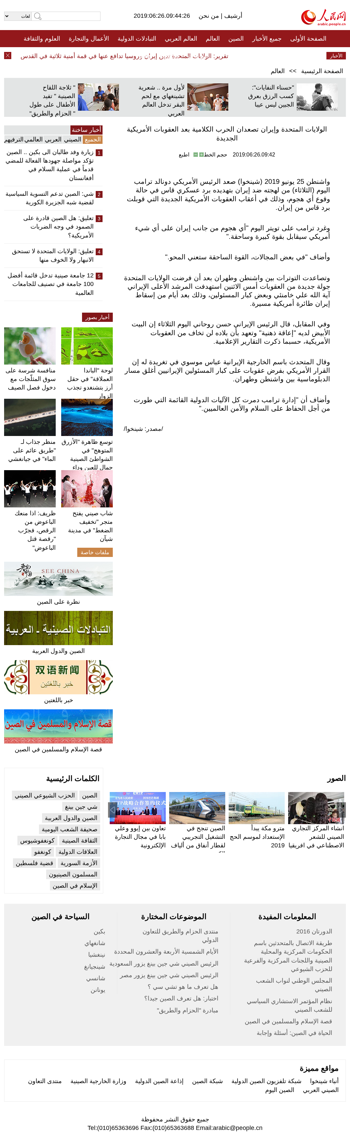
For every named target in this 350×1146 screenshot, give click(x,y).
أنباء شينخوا (324, 1081)
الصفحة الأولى (308, 38)
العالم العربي (181, 38)
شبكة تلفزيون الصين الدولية (266, 1081)
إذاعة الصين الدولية (159, 1081)
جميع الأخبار (267, 38)
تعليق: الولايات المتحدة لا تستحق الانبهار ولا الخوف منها (53, 255)
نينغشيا (96, 954)
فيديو (145, 55)
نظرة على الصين (58, 601)
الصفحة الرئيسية (322, 71)
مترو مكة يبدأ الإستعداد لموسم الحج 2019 (257, 837)
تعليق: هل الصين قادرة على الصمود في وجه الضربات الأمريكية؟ (58, 226)
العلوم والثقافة (42, 38)
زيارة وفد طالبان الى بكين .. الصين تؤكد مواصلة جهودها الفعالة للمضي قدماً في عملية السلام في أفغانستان (49, 165)
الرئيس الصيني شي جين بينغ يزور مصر (169, 975)
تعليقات (169, 55)
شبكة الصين (207, 1081)
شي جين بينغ (81, 806)
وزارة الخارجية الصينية (98, 1081)
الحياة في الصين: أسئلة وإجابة (294, 1032)
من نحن (210, 15)
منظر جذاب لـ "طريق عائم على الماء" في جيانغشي (32, 450)
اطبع (184, 155)
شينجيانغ (94, 966)
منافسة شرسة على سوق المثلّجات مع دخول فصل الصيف (30, 379)
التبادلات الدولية (137, 38)
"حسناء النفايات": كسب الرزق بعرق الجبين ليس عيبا (271, 96)
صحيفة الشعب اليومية (69, 829)
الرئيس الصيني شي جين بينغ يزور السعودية (163, 963)
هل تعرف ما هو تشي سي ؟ (183, 986)
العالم (213, 38)
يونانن (98, 989)
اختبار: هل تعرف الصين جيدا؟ (181, 998)
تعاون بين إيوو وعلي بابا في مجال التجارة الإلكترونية (140, 837)
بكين (99, 931)
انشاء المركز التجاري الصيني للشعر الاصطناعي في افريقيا (316, 837)
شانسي (95, 978)
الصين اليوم (279, 1090)
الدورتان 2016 (314, 931)
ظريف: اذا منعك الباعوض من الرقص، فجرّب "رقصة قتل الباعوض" (35, 530)
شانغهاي (94, 943)
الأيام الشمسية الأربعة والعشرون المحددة (166, 951)
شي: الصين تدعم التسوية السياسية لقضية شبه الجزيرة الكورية (49, 198)
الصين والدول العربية (58, 650)
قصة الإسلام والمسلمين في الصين (58, 749)
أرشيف (232, 15)
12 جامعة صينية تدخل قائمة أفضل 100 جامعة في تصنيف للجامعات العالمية (51, 284)
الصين (236, 38)
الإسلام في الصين (75, 885)
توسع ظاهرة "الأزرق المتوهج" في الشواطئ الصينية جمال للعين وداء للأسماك (87, 459)
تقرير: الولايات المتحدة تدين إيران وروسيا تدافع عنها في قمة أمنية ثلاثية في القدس (134, 56)
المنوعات (199, 55)
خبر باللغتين (58, 700)
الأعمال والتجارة (89, 38)
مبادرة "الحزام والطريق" (187, 1010)
